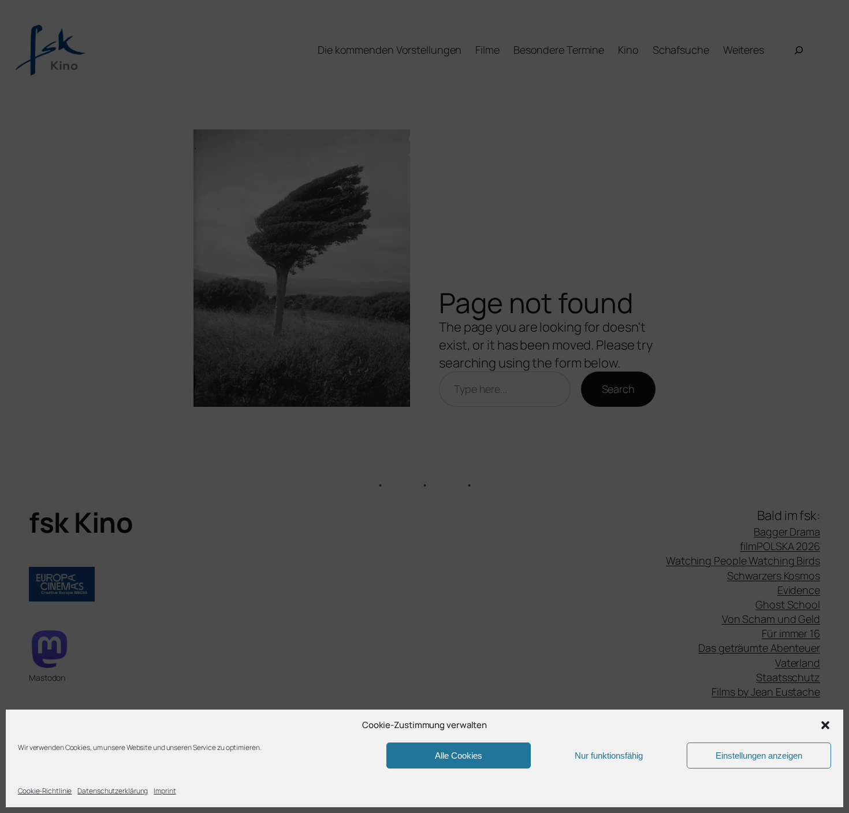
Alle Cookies (458, 755)
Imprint (165, 791)
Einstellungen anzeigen (759, 755)
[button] (825, 725)
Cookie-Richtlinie (45, 791)
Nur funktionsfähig (609, 755)
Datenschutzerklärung (112, 791)
